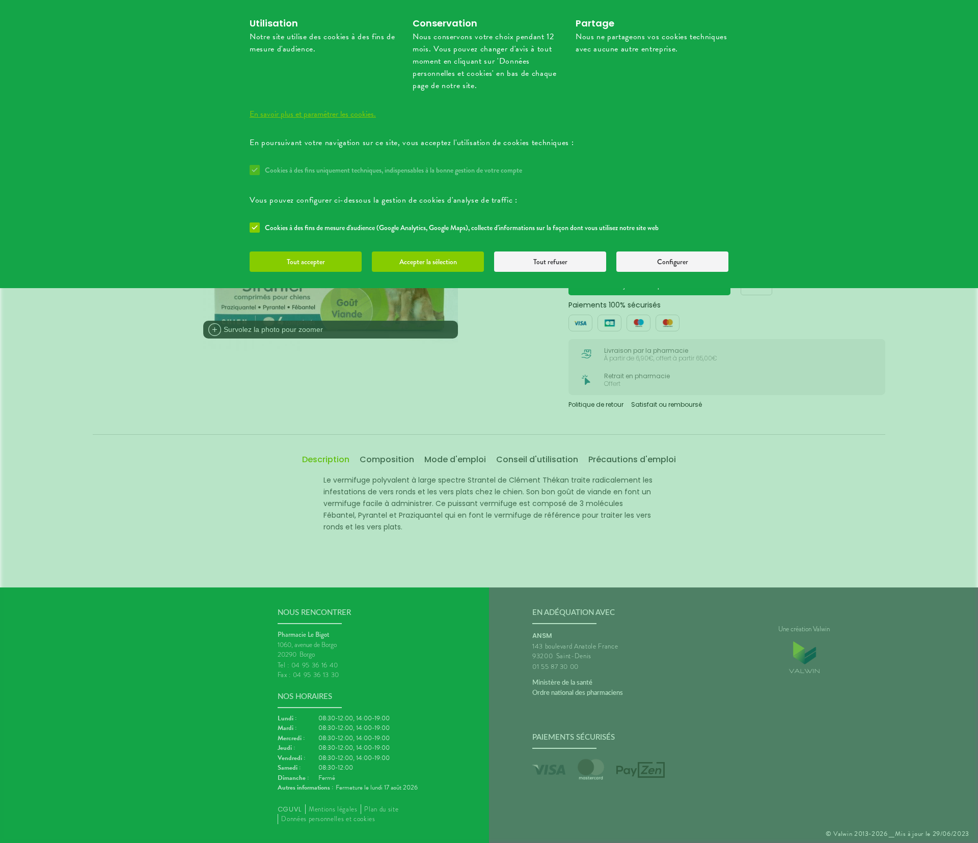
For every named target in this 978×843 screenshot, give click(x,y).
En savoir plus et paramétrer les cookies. (313, 114)
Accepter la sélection (428, 262)
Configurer (672, 262)
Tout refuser (550, 262)
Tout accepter (306, 262)
